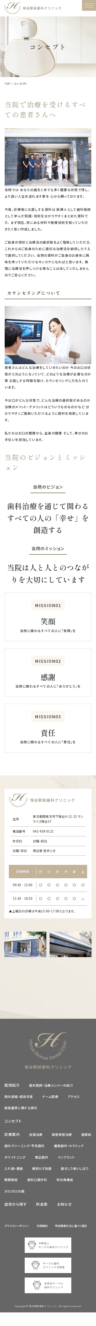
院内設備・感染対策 (18, 1096)
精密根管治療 (62, 1134)
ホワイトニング (14, 1157)
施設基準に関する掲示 (20, 1107)
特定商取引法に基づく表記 (71, 1226)
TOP (7, 83)
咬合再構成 (65, 1179)
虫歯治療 (35, 1134)
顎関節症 (11, 1179)
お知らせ (64, 1204)
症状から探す (15, 1204)
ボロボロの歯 (14, 1191)
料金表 (42, 1204)
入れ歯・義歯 (13, 1168)
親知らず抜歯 (41, 1168)
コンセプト (13, 1120)
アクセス (74, 1096)
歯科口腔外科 (37, 1179)
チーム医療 (50, 1096)
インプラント (66, 1157)
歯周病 (86, 1134)
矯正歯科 (41, 1157)
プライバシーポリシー (16, 1226)
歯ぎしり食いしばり (75, 1168)
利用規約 (42, 1226)
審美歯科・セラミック (69, 1145)
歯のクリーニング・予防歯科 (24, 1145)
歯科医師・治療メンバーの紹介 (51, 1085)
